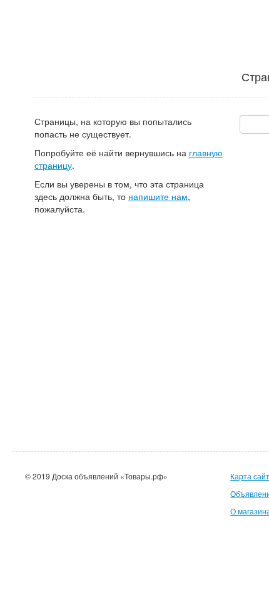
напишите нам (158, 196)
